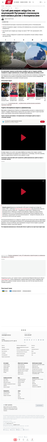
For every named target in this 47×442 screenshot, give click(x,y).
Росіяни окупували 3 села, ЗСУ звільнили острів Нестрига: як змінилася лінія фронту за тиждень (23, 256)
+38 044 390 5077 (27, 335)
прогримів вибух (5, 279)
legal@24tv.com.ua (16, 424)
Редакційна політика (5, 349)
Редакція (3, 347)
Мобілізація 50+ (35, 366)
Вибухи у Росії (20, 372)
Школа (33, 382)
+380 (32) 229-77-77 (9, 423)
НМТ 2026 (34, 383)
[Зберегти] (41, 40)
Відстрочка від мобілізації (37, 370)
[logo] (9, 2)
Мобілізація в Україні (37, 363)
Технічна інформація (20, 355)
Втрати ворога (20, 373)
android (6, 430)
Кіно (19, 377)
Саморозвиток (35, 385)
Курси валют (6, 380)
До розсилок (39, 405)
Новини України (24, 2)
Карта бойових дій (21, 366)
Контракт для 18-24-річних (37, 369)
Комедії (19, 383)
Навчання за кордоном (36, 386)
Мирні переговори (21, 367)
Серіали (19, 385)
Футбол (19, 393)
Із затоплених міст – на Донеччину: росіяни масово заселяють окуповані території (21, 104)
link (25, 340)
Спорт (19, 390)
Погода (5, 372)
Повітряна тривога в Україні (23, 369)
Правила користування (6, 356)
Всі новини (16, 2)
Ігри (30, 2)
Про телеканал (4, 351)
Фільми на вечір (21, 382)
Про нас (3, 345)
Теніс (19, 395)
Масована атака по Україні (23, 370)
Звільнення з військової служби (38, 364)
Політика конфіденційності (21, 345)
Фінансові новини (7, 382)
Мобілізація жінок (35, 367)
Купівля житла (6, 393)
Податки (5, 385)
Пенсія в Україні (7, 387)
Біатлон (19, 397)
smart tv (19, 430)
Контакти (33, 345)
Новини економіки (8, 377)
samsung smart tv (26, 430)
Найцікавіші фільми (21, 379)
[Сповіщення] (45, 2)
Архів (32, 351)
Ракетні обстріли (21, 364)
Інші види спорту (21, 398)
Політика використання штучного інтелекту (22, 348)
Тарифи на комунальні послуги (9, 383)
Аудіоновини (6, 370)
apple (12, 430)
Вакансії (33, 347)
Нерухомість (6, 390)
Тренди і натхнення (7, 395)
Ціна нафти (6, 379)
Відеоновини (6, 369)
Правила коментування (21, 353)
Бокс (19, 392)
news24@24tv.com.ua (6, 335)
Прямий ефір (6, 367)
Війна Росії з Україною (23, 363)
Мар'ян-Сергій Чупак (9, 18)
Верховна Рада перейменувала (23, 208)
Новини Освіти (35, 377)
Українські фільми (21, 380)
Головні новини (7, 364)
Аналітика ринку (7, 392)
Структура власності (35, 349)
